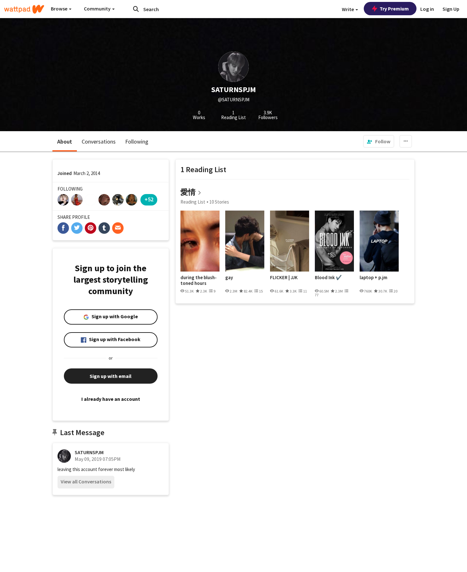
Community (98, 8)
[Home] (24, 9)
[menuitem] (378, 141)
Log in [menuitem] (427, 9)
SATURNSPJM (89, 452)
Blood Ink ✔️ (328, 277)
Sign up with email (111, 376)
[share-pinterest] (90, 228)
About (64, 141)
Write (348, 9)
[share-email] (118, 228)
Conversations (99, 141)
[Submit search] (136, 9)
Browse (59, 8)
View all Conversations (86, 481)
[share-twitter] (77, 228)
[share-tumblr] (104, 228)
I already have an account (110, 399)
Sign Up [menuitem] (451, 9)
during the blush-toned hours (198, 280)
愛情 (188, 192)
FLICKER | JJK (284, 277)
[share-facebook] (63, 228)
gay (229, 277)
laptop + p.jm (373, 277)
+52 (149, 199)
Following (136, 141)
